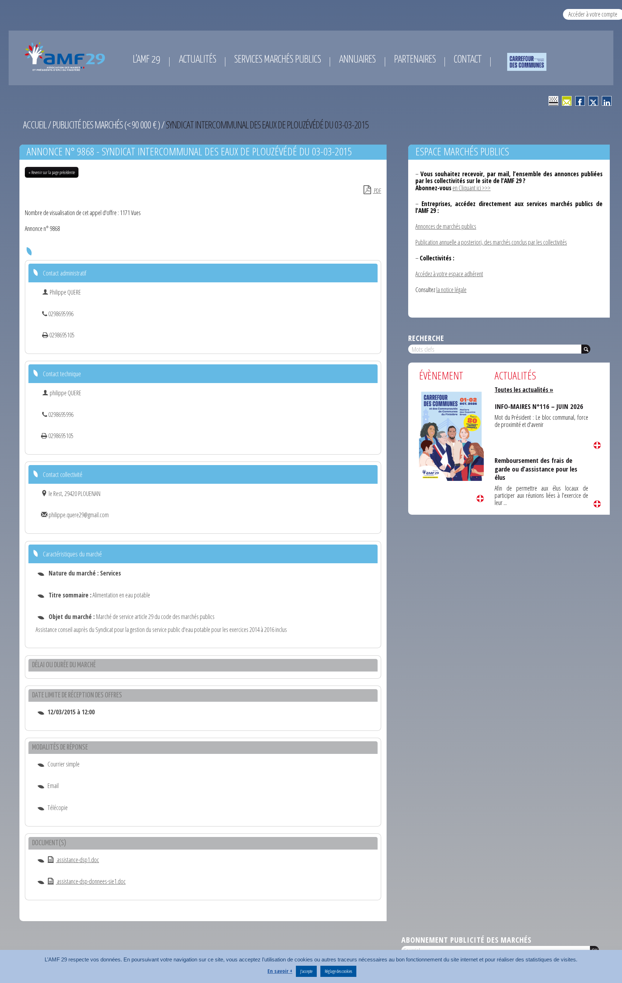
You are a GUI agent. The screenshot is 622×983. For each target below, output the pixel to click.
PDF (377, 190)
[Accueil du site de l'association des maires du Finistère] (66, 56)
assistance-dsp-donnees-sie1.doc (91, 881)
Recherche (426, 338)
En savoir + (279, 970)
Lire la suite (480, 498)
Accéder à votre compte (592, 14)
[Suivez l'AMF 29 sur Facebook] (580, 100)
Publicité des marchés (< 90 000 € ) (106, 124)
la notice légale (451, 289)
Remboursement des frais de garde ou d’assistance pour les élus (536, 469)
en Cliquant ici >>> (471, 187)
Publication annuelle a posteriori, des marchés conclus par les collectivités (491, 242)
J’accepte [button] (306, 971)
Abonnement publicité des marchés (466, 939)
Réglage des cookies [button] (338, 971)
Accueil (34, 124)
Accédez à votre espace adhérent (449, 273)
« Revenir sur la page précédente (51, 172)
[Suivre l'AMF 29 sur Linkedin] (606, 100)
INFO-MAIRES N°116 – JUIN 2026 (539, 406)
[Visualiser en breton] (553, 100)
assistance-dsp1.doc (77, 859)
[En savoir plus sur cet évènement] (451, 435)
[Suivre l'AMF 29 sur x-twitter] (593, 100)
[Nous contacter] (566, 100)
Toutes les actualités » (524, 389)
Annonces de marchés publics (445, 226)
